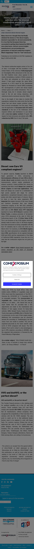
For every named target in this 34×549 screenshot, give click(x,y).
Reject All (17, 279)
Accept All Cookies (17, 284)
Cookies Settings (17, 274)
